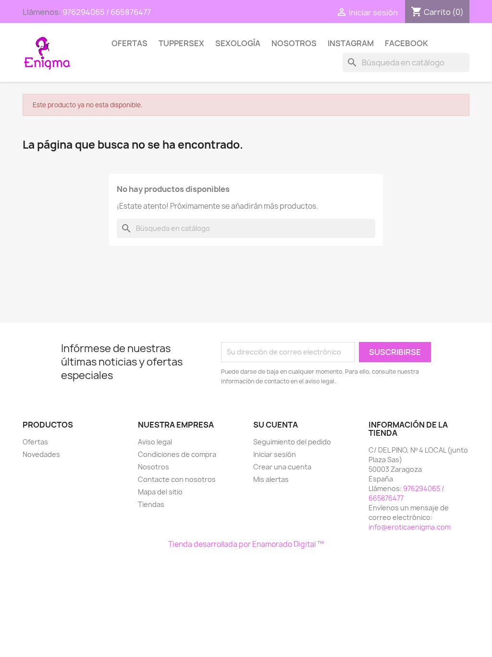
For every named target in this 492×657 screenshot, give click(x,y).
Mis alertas (271, 479)
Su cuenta (275, 424)
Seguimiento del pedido (292, 441)
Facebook (406, 43)
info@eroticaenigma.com (410, 526)
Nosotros (294, 43)
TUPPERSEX (181, 43)
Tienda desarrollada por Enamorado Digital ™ (246, 544)
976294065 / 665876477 (106, 12)
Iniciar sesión (274, 454)
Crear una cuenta (282, 466)
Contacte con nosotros (177, 479)
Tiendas (151, 504)
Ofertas (129, 43)
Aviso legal (155, 441)
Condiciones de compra (177, 454)
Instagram (351, 43)
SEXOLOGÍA (237, 43)
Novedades (41, 454)
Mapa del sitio (160, 491)
